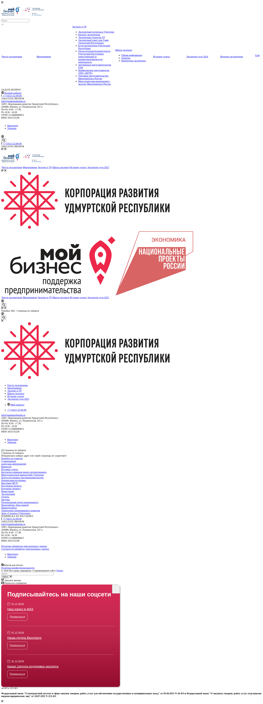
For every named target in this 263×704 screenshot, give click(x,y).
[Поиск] (2, 24)
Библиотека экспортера (133, 60)
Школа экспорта (123, 50)
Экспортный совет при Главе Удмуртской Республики (93, 41)
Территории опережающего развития (20, 510)
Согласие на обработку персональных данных (25, 549)
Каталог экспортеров (89, 34)
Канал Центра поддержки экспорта (32, 666)
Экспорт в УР (79, 26)
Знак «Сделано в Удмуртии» (16, 513)
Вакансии (6, 466)
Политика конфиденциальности (18, 568)
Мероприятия (44, 56)
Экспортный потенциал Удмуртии (96, 32)
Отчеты (5, 497)
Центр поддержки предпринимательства (22, 477)
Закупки (5, 499)
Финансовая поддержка (13, 480)
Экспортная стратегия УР (91, 37)
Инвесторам (7, 491)
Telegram (11, 128)
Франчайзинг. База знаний (15, 505)
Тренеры (125, 58)
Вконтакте (12, 125)
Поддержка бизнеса (11, 486)
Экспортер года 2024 (197, 56)
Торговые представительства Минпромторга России (93, 77)
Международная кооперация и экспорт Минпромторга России (94, 82)
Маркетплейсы (9, 508)
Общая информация (131, 55)
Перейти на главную (12, 458)
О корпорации (8, 461)
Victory (59, 570)
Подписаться (17, 616)
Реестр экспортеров (12, 56)
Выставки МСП (9, 483)
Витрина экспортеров (231, 56)
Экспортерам (8, 494)
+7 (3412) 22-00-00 (12, 95)
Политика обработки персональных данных (24, 546)
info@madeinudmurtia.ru (13, 101)
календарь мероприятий (13, 464)
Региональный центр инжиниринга (19, 502)
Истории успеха (161, 56)
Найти (5, 577)
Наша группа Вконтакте (24, 637)
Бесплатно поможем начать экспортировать (24, 472)
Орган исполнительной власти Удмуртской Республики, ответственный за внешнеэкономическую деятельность (94, 56)
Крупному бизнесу (11, 488)
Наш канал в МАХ (20, 609)
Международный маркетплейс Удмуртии (22, 475)
